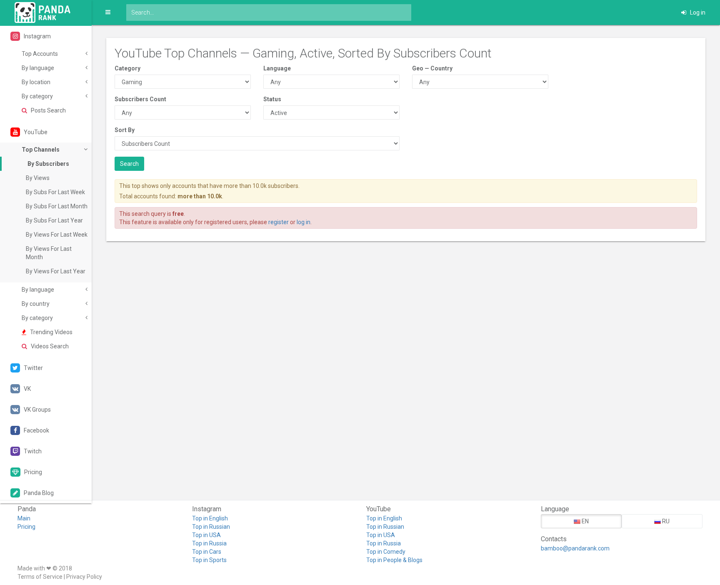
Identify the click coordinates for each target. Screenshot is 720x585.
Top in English (210, 518)
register (278, 222)
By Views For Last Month (49, 252)
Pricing (26, 526)
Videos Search (49, 346)
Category (127, 68)
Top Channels (41, 149)
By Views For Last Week (57, 234)
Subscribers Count (140, 99)
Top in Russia (209, 543)
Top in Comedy (385, 551)
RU (665, 521)
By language (38, 68)
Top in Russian (211, 526)
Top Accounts (40, 53)
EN (584, 521)
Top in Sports (209, 560)
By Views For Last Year (55, 271)
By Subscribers (48, 163)
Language (277, 68)
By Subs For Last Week (55, 192)
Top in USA (206, 535)
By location (36, 82)
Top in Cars (206, 551)
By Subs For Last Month (57, 206)
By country (36, 303)
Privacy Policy (84, 576)
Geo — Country (432, 68)
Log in (697, 12)
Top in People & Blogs (394, 560)
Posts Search (48, 110)
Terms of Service (40, 576)
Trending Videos (50, 332)
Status (272, 99)
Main (24, 518)
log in (303, 222)
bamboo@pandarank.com (575, 548)
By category (37, 96)
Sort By (125, 130)
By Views (38, 178)
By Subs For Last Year (54, 220)
